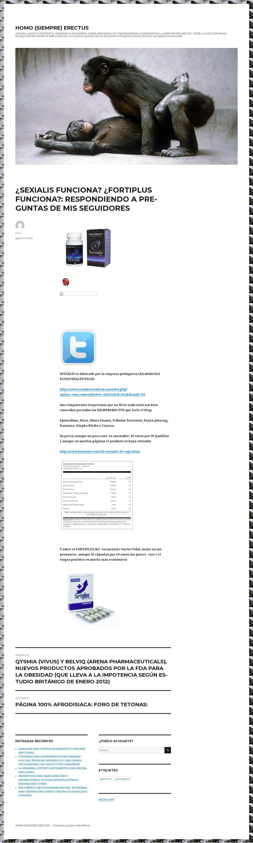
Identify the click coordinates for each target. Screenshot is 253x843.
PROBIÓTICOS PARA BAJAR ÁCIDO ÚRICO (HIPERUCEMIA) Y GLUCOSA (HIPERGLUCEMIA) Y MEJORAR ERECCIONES (48, 780)
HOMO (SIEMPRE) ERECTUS (52, 28)
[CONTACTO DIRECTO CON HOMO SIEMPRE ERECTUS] (115, 282)
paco (18, 232)
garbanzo (106, 778)
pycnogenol (122, 778)
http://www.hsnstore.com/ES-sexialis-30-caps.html (100, 451)
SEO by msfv (106, 799)
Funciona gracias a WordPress (71, 825)
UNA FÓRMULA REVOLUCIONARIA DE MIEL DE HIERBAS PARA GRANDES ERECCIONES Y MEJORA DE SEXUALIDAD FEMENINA (52, 791)
